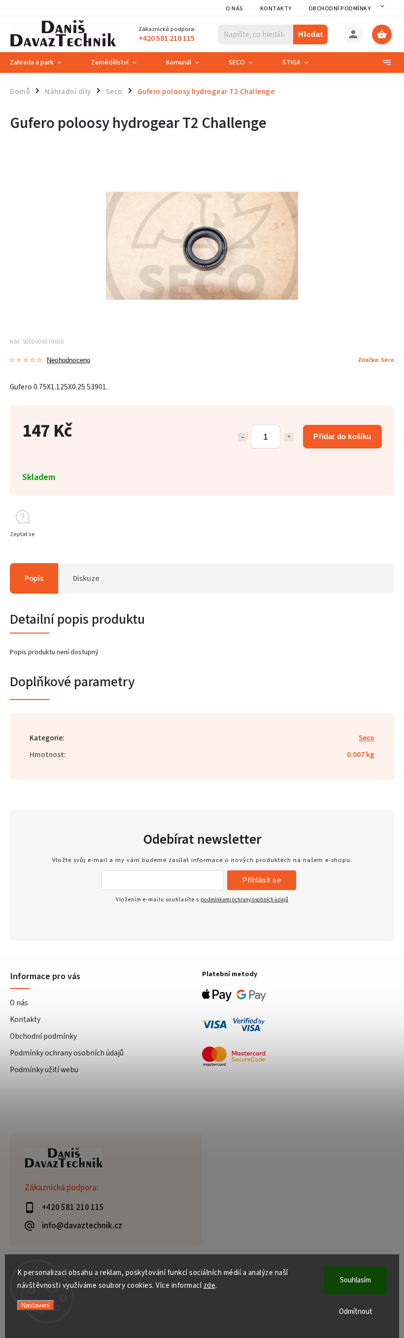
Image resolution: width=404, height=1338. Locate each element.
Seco (366, 738)
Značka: (376, 359)
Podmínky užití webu (44, 1069)
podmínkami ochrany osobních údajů (244, 899)
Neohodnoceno (68, 360)
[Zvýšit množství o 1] (288, 437)
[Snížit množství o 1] (242, 437)
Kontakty (276, 8)
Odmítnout (355, 1311)
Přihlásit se (261, 880)
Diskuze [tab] (86, 578)
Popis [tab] (34, 578)
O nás (234, 8)
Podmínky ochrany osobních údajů (67, 1053)
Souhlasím (355, 1280)
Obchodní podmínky (339, 8)
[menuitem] (43, 62)
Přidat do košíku (342, 436)
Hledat (310, 34)
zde (209, 1285)
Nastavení (35, 1305)
